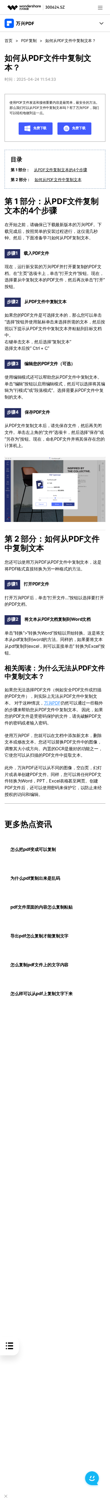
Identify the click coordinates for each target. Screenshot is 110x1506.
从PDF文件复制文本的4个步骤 (60, 170)
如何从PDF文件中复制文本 (58, 179)
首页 (9, 40)
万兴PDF (52, 702)
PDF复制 (28, 40)
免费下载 (39, 128)
